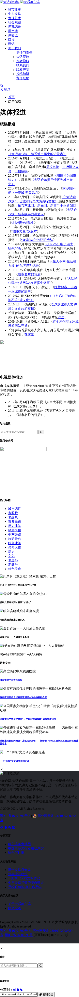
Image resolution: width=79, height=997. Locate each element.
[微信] (10, 827)
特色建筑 (14, 543)
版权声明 (22, 69)
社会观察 (14, 22)
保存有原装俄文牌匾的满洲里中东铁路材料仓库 (23, 697)
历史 (11, 551)
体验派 (13, 35)
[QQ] (6, 827)
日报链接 (21, 171)
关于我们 (14, 48)
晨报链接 (52, 167)
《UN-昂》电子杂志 (59, 244)
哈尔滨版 (14, 248)
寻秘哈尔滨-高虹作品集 (25, 887)
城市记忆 (14, 508)
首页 (11, 97)
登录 (7, 89)
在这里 (29, 334)
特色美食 (14, 569)
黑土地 (13, 31)
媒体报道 (14, 908)
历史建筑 (14, 526)
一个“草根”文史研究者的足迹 (14, 761)
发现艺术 (14, 18)
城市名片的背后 (29, 274)
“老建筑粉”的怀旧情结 (37, 240)
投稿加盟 (22, 74)
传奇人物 (14, 547)
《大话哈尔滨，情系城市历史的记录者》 (37, 154)
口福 (11, 39)
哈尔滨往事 (16, 852)
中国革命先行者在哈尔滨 (26, 848)
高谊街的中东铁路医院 (11, 680)
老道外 (13, 560)
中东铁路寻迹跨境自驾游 (26, 882)
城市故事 (14, 9)
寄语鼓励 (22, 78)
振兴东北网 (26, 205)
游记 (11, 44)
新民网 (42, 205)
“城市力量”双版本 (24, 231)
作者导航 (22, 61)
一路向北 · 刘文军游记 (24, 878)
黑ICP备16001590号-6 (15, 816)
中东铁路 (14, 14)
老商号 (13, 564)
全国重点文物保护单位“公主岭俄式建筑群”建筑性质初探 (28, 719)
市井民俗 (14, 521)
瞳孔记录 (14, 26)
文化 (11, 556)
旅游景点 (14, 539)
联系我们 (22, 65)
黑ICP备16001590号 (19, 935)
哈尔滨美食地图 (19, 844)
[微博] (2, 827)
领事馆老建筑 (18, 874)
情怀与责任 (24, 52)
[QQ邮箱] (13, 827)
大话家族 (22, 56)
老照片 (13, 513)
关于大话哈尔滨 (19, 904)
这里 (61, 317)
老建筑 (13, 517)
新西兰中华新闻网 (63, 205)
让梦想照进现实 (22, 222)
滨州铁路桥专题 (19, 869)
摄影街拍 (14, 530)
